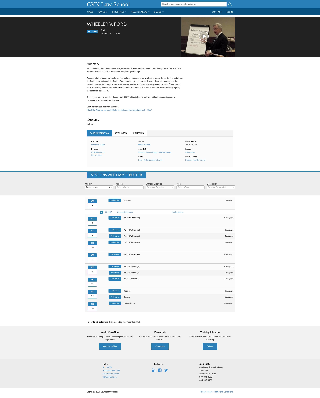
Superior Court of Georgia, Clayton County (154, 152)
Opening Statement (125, 212)
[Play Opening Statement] (101, 212)
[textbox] (129, 187)
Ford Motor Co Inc (98, 152)
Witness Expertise (154, 184)
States (157, 12)
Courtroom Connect (111, 374)
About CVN (107, 367)
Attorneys (121, 133)
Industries (118, 12)
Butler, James (177, 212)
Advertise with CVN (111, 370)
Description (212, 184)
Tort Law (202, 160)
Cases (90, 12)
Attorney (88, 184)
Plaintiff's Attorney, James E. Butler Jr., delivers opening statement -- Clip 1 (119, 110)
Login (229, 12)
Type (178, 184)
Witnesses (138, 133)
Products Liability (192, 160)
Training (210, 346)
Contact (217, 12)
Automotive (190, 152)
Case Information (99, 133)
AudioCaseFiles (110, 346)
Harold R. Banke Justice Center (150, 160)
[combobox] (99, 187)
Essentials (160, 346)
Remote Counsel (110, 377)
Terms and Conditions (223, 392)
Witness (119, 184)
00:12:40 (108, 212)
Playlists (103, 12)
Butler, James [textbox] (98, 187)
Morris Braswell (144, 145)
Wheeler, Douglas (98, 145)
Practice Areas (139, 12)
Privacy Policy (206, 392)
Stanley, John (96, 155)
